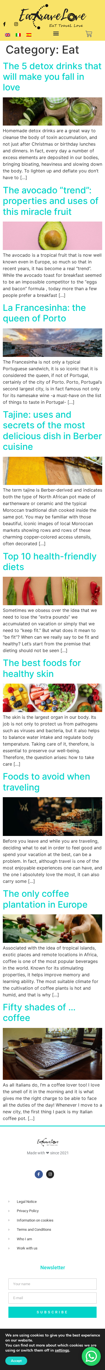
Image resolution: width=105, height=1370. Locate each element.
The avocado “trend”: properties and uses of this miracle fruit (51, 201)
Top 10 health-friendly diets (50, 561)
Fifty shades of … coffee (39, 1012)
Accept (16, 1361)
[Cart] (89, 34)
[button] (56, 33)
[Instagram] (16, 24)
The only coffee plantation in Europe (45, 899)
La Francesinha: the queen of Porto (44, 313)
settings (62, 1350)
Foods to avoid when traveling (46, 781)
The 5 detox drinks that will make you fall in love (52, 77)
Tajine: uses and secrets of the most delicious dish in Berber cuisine (52, 430)
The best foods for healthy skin (42, 668)
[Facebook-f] (39, 1174)
